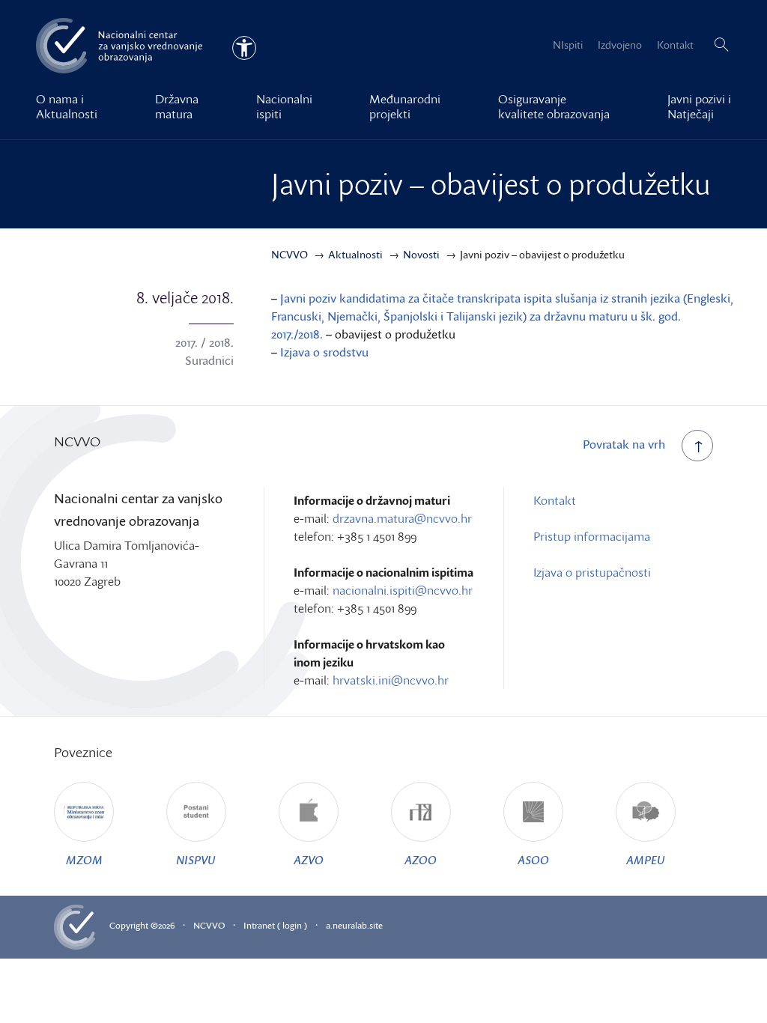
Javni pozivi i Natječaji (699, 106)
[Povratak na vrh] (697, 445)
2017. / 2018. (204, 342)
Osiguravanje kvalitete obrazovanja (554, 106)
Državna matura (176, 106)
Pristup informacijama (591, 536)
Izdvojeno (620, 44)
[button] (721, 45)
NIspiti (568, 44)
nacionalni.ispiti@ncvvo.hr (403, 590)
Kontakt (675, 44)
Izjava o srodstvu (324, 352)
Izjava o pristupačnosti (592, 572)
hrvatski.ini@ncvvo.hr (391, 680)
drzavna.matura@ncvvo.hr (402, 518)
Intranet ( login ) (275, 925)
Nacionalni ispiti (284, 106)
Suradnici (209, 360)
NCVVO (209, 925)
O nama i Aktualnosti (66, 106)
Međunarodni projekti (404, 106)
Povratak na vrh (624, 444)
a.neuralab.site (354, 925)
